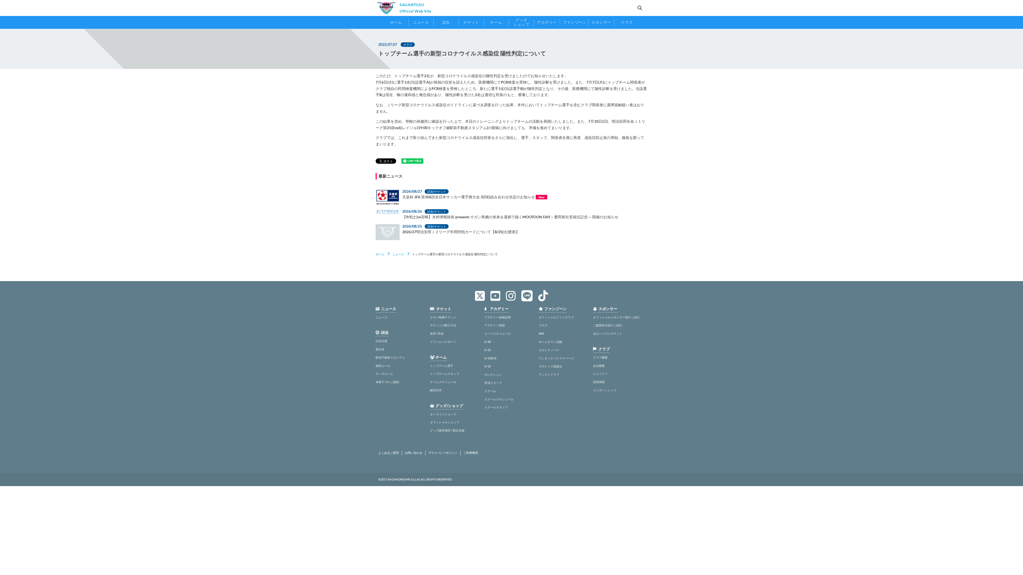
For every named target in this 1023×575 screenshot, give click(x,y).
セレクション (493, 374)
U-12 (487, 366)
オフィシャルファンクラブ (556, 317)
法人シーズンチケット (607, 333)
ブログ (543, 325)
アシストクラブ (549, 374)
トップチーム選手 (441, 365)
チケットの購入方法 (443, 325)
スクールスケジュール (499, 399)
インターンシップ (604, 390)
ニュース (398, 254)
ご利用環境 (470, 452)
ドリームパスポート (443, 341)
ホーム (380, 254)
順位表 (380, 349)
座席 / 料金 (437, 333)
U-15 (487, 350)
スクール (490, 391)
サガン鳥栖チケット (443, 317)
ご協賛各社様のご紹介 (607, 325)
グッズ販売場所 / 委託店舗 (447, 430)
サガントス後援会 (550, 366)
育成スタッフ (493, 382)
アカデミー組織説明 (497, 317)
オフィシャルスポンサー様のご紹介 (616, 317)
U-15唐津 (490, 358)
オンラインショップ (443, 414)
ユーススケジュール (497, 333)
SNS (541, 333)
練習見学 (436, 390)
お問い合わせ (413, 452)
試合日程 (381, 341)
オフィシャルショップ (444, 422)
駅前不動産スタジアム (390, 357)
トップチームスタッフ (444, 373)
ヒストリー (600, 373)
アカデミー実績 (494, 325)
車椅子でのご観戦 (387, 382)
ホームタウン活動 (550, 341)
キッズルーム (384, 373)
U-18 (487, 341)
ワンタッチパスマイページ (556, 358)
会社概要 (599, 365)
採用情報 (599, 382)
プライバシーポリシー (442, 452)
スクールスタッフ (496, 407)
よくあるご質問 (388, 452)
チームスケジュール (443, 382)
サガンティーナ (549, 350)
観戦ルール (383, 365)
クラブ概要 (600, 357)
